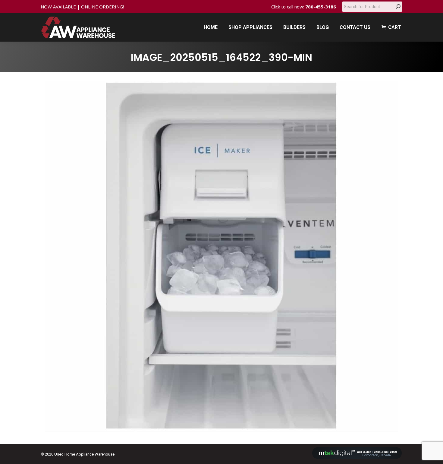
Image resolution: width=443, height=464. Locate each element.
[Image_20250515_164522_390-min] (221, 256)
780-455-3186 (320, 7)
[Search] (398, 7)
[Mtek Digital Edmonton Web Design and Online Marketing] (357, 457)
